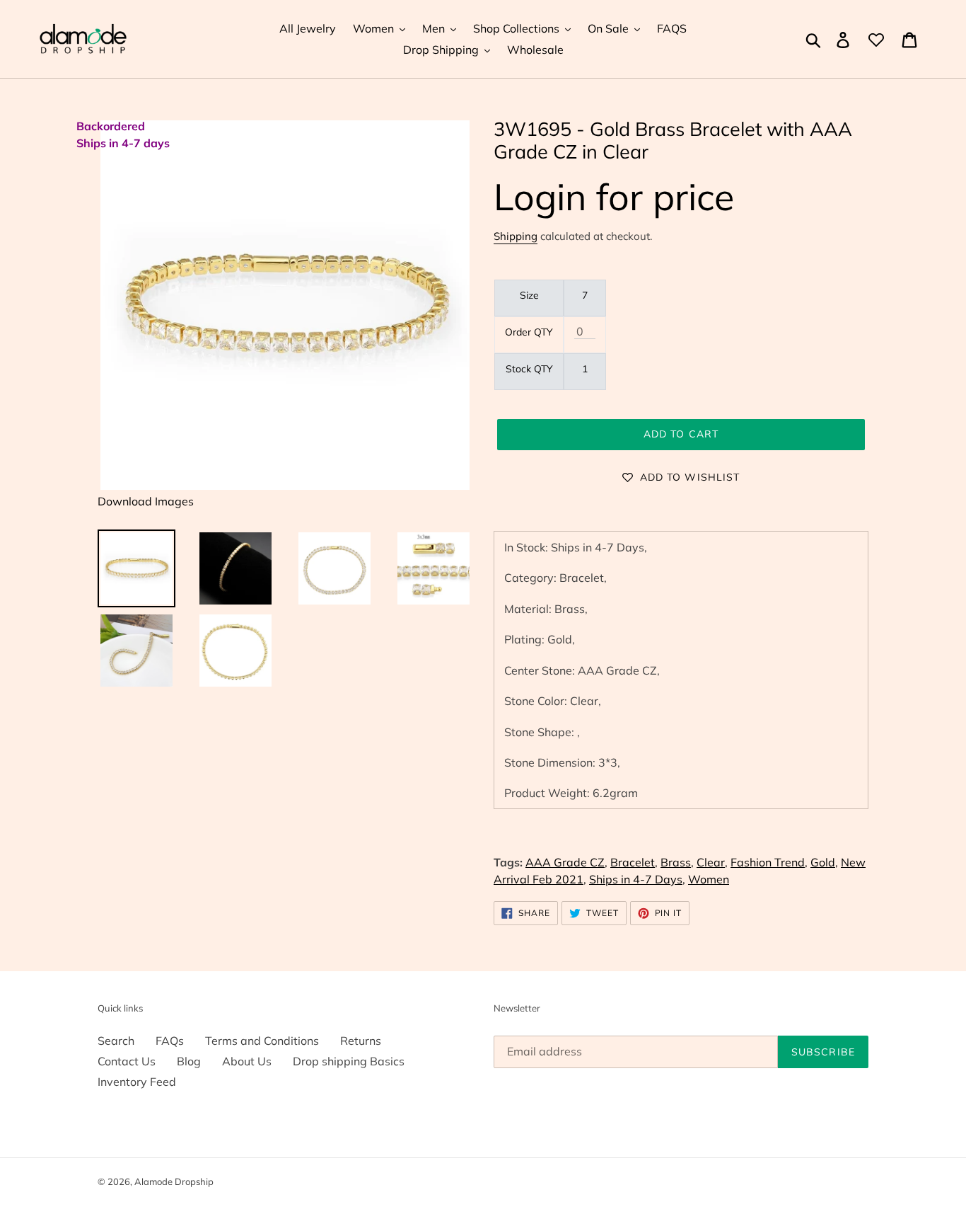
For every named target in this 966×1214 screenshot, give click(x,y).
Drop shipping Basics (349, 1061)
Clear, (712, 862)
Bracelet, (634, 862)
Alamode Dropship (174, 1181)
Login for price (614, 196)
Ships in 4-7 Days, (637, 879)
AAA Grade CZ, (566, 862)
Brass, (677, 862)
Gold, (824, 862)
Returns (360, 1040)
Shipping (515, 236)
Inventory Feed (137, 1082)
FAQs (170, 1040)
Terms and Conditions (262, 1040)
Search (116, 1040)
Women (708, 879)
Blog (189, 1061)
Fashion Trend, (769, 862)
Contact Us (127, 1061)
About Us (247, 1061)
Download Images (146, 501)
